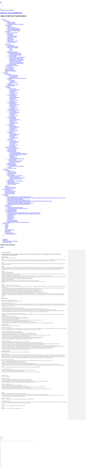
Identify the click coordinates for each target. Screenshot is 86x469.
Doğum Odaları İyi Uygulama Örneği (17, 59)
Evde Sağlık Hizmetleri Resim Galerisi (17, 158)
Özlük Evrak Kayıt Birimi (12, 35)
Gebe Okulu (9, 79)
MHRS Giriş (7, 231)
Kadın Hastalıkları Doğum (12, 102)
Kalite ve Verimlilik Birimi (12, 32)
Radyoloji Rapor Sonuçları (10, 188)
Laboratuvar (9, 167)
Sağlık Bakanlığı (8, 230)
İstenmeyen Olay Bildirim (10, 192)
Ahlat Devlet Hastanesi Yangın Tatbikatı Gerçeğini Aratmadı (18, 204)
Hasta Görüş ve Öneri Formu (10, 191)
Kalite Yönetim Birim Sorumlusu (16, 53)
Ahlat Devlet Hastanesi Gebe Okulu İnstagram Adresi (17, 208)
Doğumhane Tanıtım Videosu (12, 84)
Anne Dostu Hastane (14, 76)
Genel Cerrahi (10, 139)
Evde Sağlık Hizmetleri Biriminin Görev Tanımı (19, 153)
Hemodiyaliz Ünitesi (11, 162)
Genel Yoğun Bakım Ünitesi (15, 161)
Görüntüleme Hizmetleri (11, 163)
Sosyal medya (7, 206)
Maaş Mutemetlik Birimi (11, 36)
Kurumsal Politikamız (11, 23)
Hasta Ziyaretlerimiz (13, 157)
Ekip (11, 50)
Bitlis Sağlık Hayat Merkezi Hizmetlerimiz (15, 198)
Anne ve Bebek (8, 74)
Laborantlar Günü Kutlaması (12, 221)
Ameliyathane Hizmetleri (12, 150)
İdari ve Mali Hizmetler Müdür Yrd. (14, 29)
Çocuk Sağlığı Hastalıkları (12, 95)
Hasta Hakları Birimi (11, 42)
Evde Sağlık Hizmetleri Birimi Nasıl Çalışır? (18, 154)
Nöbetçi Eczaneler (10, 181)
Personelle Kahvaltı (11, 218)
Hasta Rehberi (7, 170)
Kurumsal (4, 20)
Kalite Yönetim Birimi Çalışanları (13, 52)
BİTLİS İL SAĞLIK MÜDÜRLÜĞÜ (11, 13)
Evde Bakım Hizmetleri (11, 151)
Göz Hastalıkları (10, 124)
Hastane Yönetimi (8, 25)
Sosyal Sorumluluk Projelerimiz (11, 209)
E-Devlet (6, 225)
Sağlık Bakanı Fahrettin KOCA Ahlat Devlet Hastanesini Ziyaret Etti (20, 203)
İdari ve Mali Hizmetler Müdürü (13, 28)
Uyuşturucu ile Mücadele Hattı (10, 233)
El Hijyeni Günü (10, 216)
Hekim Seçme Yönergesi (14, 176)
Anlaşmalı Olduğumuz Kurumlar (13, 183)
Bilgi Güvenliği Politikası (10, 69)
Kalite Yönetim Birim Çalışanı (15, 54)
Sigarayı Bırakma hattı (9, 232)
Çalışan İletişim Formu (9, 190)
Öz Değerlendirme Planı (11, 64)
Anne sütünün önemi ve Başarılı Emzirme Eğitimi (16, 78)
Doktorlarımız (12, 94)
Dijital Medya (5, 194)
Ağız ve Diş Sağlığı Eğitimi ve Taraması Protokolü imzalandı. (18, 202)
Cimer (6, 228)
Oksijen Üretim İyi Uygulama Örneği (17, 62)
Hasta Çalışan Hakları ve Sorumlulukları (14, 175)
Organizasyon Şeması (9, 68)
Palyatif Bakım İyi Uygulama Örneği (16, 60)
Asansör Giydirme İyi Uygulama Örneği (17, 57)
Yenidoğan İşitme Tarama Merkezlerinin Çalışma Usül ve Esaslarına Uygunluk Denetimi (23, 213)
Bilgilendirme (12, 156)
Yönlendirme (5, 169)
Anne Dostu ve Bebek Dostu (12, 75)
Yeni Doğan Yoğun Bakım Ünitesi (16, 160)
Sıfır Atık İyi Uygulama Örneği (15, 61)
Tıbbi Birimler (5, 72)
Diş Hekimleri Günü (11, 214)
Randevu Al (7, 186)
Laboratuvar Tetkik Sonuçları (10, 187)
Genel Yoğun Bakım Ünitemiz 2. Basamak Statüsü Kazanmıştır (19, 196)
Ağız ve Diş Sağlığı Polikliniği (13, 148)
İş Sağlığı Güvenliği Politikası (10, 70)
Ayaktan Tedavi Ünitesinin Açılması (16, 63)
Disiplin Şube (10, 38)
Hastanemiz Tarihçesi (11, 22)
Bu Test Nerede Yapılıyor (10, 229)
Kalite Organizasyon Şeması (12, 46)
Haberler (6, 195)
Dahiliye (9, 87)
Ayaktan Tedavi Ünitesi (11, 168)
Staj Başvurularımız (11, 67)
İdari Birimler (7, 31)
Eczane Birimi (10, 33)
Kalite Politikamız (10, 45)
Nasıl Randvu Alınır (11, 171)
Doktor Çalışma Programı (14, 89)
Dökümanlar (9, 83)
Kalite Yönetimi (8, 44)
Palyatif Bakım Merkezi (11, 165)
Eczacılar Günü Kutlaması (12, 220)
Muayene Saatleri (10, 174)
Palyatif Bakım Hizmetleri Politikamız (17, 166)
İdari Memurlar (10, 34)
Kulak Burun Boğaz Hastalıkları (13, 110)
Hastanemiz (7, 21)
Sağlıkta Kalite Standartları (12, 51)
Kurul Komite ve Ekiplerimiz (12, 47)
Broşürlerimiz (12, 81)
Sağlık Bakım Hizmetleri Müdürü (13, 30)
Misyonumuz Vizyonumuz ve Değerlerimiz (15, 24)
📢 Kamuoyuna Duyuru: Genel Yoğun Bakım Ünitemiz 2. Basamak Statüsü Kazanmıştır (23, 212)
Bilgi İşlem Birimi (10, 39)
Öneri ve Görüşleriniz (7, 189)
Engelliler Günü (10, 215)
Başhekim (9, 26)
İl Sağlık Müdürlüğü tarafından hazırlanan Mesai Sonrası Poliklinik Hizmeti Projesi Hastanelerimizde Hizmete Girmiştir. (29, 201)
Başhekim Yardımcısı (11, 27)
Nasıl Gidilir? (12, 92)
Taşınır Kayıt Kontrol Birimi (12, 41)
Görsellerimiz (12, 80)
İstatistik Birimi (10, 40)
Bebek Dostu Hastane (14, 77)
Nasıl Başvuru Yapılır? (14, 155)
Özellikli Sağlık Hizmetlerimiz (10, 147)
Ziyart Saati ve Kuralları (11, 172)
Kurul (11, 48)
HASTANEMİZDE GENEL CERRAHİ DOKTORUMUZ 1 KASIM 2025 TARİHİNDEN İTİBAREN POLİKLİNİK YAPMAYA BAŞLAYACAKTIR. (36, 197)
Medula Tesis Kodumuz (11, 184)
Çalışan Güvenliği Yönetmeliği (15, 178)
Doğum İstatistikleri (11, 85)
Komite (11, 49)
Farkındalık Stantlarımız (11, 210)
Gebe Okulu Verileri (13, 82)
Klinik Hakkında (13, 88)
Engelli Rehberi (10, 179)
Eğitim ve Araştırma (9, 66)
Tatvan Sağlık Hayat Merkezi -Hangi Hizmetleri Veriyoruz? (18, 199)
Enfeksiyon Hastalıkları (11, 117)
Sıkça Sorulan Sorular (14, 93)
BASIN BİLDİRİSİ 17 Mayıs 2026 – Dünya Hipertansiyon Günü (17, 222)
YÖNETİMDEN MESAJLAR (11, 211)
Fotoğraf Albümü (8, 205)
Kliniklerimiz (7, 86)
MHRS (6, 227)
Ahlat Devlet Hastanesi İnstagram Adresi (15, 207)
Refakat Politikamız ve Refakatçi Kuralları (15, 180)
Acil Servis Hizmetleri (11, 149)
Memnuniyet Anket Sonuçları (12, 65)
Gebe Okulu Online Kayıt (10, 193)
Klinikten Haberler (13, 90)
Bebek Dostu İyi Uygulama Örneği (16, 58)
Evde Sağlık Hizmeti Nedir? (15, 152)
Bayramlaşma (10, 219)
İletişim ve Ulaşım (6, 223)
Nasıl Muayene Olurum (11, 173)
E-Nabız (6, 226)
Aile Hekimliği (10, 132)
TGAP (6, 71)
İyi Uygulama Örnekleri (11, 56)
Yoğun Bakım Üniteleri (11, 159)
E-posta (6, 224)
